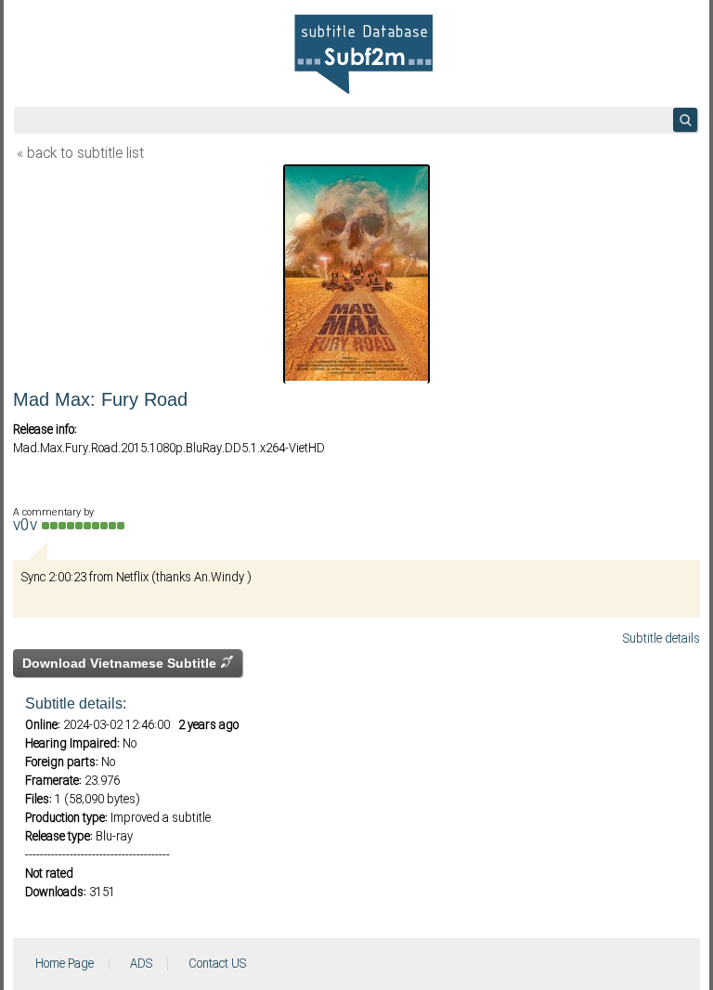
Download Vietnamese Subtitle (121, 663)
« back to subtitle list (80, 154)
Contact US (217, 964)
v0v (27, 526)
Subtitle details (661, 639)
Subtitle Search (685, 120)
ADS (141, 964)
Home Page (64, 964)
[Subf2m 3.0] (363, 54)
